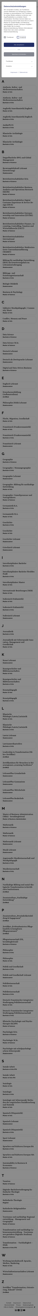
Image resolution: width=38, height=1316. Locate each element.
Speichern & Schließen (19, 54)
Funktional (10, 37)
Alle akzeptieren (19, 45)
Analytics (23, 37)
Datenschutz (23, 72)
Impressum (14, 72)
